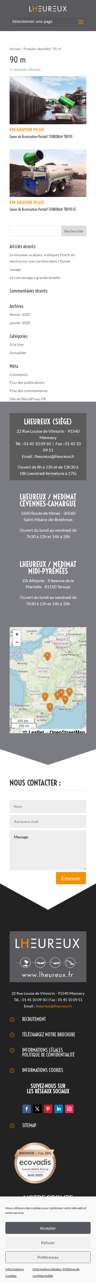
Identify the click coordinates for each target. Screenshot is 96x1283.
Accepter (48, 1228)
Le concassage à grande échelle (35, 277)
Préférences (48, 1257)
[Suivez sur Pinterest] (48, 1109)
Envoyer (71, 878)
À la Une (16, 344)
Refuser (48, 1242)
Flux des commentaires (29, 390)
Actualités (18, 352)
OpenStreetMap (67, 732)
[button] (47, 656)
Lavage (15, 269)
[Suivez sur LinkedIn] (58, 1109)
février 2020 (20, 314)
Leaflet (35, 732)
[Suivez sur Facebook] (26, 1109)
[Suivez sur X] (37, 1109)
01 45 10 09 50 (37, 443)
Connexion (19, 374)
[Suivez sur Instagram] (69, 1109)
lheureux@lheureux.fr (54, 456)
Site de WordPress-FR (28, 399)
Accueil (15, 49)
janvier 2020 (20, 322)
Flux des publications (27, 382)
